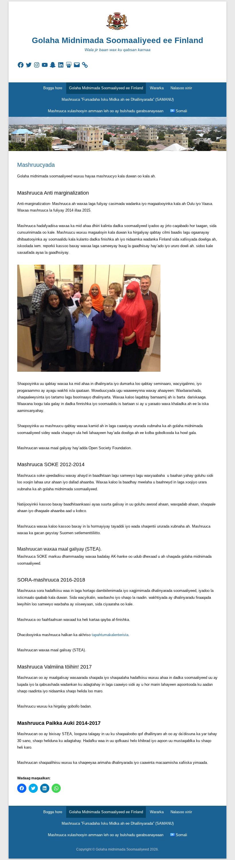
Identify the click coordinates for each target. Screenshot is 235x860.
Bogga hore (52, 88)
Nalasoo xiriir (181, 88)
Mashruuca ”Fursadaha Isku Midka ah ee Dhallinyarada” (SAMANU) (118, 99)
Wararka (157, 88)
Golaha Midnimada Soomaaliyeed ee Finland (117, 40)
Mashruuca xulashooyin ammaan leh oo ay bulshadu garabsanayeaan (105, 111)
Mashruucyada (36, 165)
